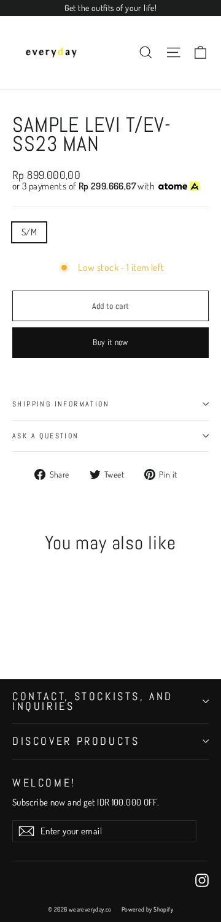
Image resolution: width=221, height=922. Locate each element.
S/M (29, 232)
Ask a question (45, 436)
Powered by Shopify (147, 909)
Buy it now (110, 342)
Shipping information (60, 404)
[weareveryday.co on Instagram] (202, 880)
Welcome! (44, 781)
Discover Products (75, 741)
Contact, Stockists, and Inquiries (92, 701)
